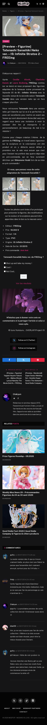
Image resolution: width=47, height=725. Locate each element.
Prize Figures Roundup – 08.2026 (18, 456)
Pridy (12, 580)
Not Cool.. (10, 271)
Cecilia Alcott (21, 79)
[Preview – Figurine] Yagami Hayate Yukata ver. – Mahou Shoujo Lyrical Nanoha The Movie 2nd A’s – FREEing (12, 378)
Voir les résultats (23, 283)
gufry (12, 555)
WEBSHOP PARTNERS (31, 708)
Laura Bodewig (20, 83)
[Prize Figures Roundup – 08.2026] (23, 441)
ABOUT (7, 708)
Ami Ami (24, 250)
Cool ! (8, 267)
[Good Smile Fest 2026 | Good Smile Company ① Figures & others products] (23, 516)
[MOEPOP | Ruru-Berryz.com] (23, 4)
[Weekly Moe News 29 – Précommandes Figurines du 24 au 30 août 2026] (23, 477)
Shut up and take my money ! (19, 263)
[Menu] (4, 4)
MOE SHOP (16, 708)
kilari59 (13, 626)
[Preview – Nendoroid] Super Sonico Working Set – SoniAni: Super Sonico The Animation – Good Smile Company (34, 378)
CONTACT (23, 712)
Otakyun (13, 63)
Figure (6, 41)
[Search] (8, 4)
